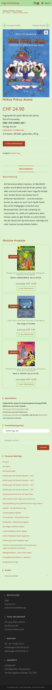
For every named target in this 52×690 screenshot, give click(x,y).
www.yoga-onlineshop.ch (16, 651)
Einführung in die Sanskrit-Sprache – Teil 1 (18, 489)
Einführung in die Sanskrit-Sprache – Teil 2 (18, 485)
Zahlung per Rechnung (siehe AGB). (16, 409)
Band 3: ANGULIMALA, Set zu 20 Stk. (26, 277)
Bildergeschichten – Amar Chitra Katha (17, 552)
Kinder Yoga (15, 153)
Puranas (6, 462)
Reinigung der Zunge (10, 562)
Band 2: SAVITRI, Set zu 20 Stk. (26, 373)
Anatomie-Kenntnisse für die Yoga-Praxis (18, 494)
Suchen (43, 447)
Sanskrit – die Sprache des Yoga (14, 508)
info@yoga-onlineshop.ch (12, 415)
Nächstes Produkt (39, 25)
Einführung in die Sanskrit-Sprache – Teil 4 (18, 476)
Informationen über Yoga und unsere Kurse (19, 499)
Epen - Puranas (22, 369)
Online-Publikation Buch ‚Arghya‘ (15, 531)
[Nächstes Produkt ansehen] (47, 25)
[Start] (3, 12)
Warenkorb (43, 415)
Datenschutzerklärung (15, 607)
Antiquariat (10, 665)
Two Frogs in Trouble (26, 323)
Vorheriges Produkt (13, 25)
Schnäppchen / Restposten (17, 669)
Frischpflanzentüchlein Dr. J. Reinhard (17, 557)
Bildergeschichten (12, 273)
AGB (7, 600)
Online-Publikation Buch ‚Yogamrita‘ (16, 536)
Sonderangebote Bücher (12, 513)
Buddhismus (22, 273)
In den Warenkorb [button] (26, 288)
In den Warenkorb (13, 144)
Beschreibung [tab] (26, 169)
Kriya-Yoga (29, 320)
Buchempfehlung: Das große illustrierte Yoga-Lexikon (22, 503)
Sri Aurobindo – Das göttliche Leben (16, 517)
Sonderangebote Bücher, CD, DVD (21, 672)
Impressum (10, 604)
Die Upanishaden (9, 471)
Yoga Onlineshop (10, 3)
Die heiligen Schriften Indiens (13, 526)
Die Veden (6, 466)
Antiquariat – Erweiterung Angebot (16, 522)
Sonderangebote (30, 274)
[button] (46, 33)
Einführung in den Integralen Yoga (15, 540)
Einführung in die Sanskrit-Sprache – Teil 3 (18, 480)
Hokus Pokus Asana (20, 12)
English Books (12, 320)
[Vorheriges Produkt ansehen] (4, 25)
